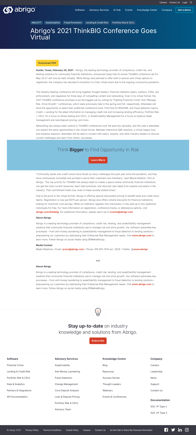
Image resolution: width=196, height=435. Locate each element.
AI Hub (117, 9)
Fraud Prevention (73, 22)
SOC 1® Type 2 (159, 406)
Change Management (66, 384)
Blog (105, 365)
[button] (131, 430)
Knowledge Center (147, 9)
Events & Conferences (114, 396)
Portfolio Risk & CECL (123, 22)
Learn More (98, 160)
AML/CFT (36, 22)
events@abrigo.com (121, 211)
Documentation (160, 400)
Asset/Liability (53, 22)
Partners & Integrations (19, 390)
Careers (163, 2)
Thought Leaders (112, 384)
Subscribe (98, 340)
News (154, 377)
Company (167, 9)
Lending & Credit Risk (97, 22)
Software (80, 9)
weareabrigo (140, 249)
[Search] (191, 2)
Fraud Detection (63, 377)
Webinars (108, 390)
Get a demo (184, 9)
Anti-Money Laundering (67, 371)
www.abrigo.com (141, 235)
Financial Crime (15, 365)
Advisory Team (63, 409)
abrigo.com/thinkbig (47, 211)
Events (128, 9)
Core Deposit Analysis (67, 390)
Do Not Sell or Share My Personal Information (131, 430)
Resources (108, 371)
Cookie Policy (72, 430)
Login (184, 2)
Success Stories (111, 377)
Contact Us (174, 2)
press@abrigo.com (73, 249)
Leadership (156, 371)
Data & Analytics (16, 384)
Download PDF (47, 63)
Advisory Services (99, 9)
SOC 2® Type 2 (159, 412)
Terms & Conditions (52, 430)
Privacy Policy (32, 430)
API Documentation (17, 396)
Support (155, 384)
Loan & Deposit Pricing (67, 396)
